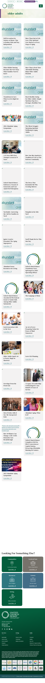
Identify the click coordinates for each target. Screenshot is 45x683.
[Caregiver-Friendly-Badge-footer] (9, 661)
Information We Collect (28, 676)
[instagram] (7, 629)
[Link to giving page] (12, 597)
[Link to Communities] (12, 564)
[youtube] (9, 629)
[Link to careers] (33, 580)
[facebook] (2, 629)
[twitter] (4, 629)
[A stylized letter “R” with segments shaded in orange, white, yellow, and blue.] (30, 667)
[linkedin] (11, 629)
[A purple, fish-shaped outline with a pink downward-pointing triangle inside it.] (25, 667)
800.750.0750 (7, 626)
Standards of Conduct (38, 676)
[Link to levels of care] (33, 564)
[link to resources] (12, 580)
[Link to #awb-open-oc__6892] (37, 1)
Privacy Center (19, 676)
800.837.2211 (5, 625)
